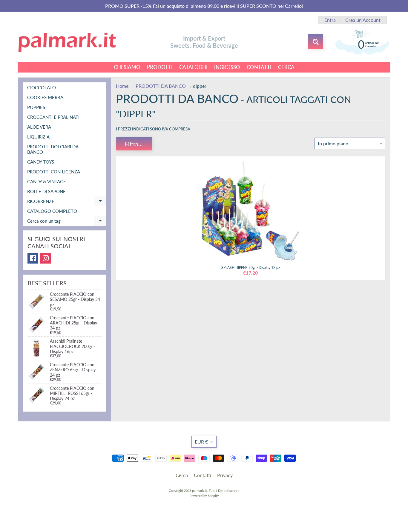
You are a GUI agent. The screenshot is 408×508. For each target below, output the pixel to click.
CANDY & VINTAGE (46, 181)
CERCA (286, 67)
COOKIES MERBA (45, 97)
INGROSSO (227, 67)
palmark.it (199, 490)
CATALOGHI (193, 67)
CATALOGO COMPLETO (52, 211)
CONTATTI (259, 67)
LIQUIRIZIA (38, 136)
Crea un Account (363, 20)
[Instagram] (45, 258)
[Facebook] (32, 258)
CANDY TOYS (40, 161)
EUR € (201, 441)
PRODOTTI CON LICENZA (53, 171)
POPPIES (36, 107)
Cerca (182, 475)
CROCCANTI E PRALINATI (53, 117)
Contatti (202, 475)
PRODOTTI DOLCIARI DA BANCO (53, 149)
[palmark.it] (67, 42)
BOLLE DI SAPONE (46, 191)
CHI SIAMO (127, 67)
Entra (330, 20)
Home (122, 86)
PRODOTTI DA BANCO (161, 86)
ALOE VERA (39, 127)
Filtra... (134, 143)
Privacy (225, 475)
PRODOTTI (160, 67)
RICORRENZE (66, 202)
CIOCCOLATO (41, 87)
